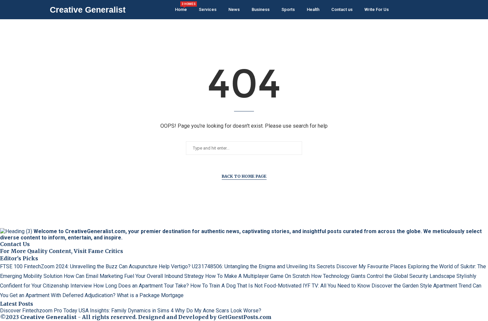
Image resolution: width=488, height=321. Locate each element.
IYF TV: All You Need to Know (336, 286)
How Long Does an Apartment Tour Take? (141, 286)
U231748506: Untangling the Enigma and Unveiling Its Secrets (263, 266)
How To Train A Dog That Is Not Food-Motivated (245, 286)
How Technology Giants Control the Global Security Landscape (383, 276)
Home (181, 7)
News (234, 9)
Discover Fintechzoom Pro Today (38, 310)
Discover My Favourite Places (371, 266)
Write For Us (377, 9)
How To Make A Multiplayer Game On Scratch (257, 276)
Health (313, 9)
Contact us (342, 9)
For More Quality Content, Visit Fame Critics (61, 251)
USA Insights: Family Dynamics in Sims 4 (126, 310)
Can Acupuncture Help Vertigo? (155, 266)
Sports (288, 9)
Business (261, 9)
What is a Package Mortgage (150, 295)
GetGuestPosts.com (245, 317)
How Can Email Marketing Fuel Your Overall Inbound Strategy (134, 276)
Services (207, 9)
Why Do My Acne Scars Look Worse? (218, 310)
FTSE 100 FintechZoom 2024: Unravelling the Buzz (59, 266)
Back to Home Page (244, 176)
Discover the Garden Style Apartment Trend (421, 286)
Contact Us (15, 244)
